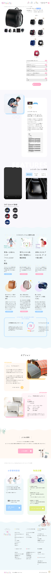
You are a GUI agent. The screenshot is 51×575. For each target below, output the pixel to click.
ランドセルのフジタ (43, 572)
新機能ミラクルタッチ (41, 540)
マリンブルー (33, 46)
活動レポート (17, 557)
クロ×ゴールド (40, 46)
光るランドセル (17, 532)
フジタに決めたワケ (18, 558)
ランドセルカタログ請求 (30, 532)
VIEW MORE (9, 311)
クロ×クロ (33, 25)
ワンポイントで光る (43, 174)
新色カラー (17, 543)
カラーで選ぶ (17, 540)
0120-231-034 (15, 500)
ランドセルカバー (18, 542)
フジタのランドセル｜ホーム (9, 6)
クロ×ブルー (40, 25)
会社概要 (39, 552)
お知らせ (16, 552)
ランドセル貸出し (29, 537)
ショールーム (28, 535)
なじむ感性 (39, 538)
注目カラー (16, 545)
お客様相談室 (28, 555)
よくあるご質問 (28, 557)
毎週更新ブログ (17, 555)
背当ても (29, 174)
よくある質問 (24, 450)
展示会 (27, 534)
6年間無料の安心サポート (14, 322)
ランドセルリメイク (42, 322)
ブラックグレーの (36, 174)
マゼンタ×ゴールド (36, 57)
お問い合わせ (28, 558)
